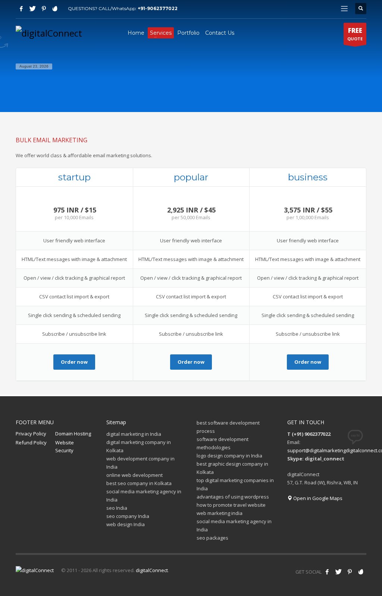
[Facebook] (21, 8)
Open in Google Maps (317, 498)
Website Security (64, 446)
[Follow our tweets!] (338, 571)
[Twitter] (32, 8)
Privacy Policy (31, 433)
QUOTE (355, 33)
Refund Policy (31, 442)
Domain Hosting (73, 433)
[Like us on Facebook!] (327, 571)
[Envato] (54, 8)
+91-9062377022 (158, 8)
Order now (74, 361)
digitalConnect (152, 570)
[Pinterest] (43, 8)
